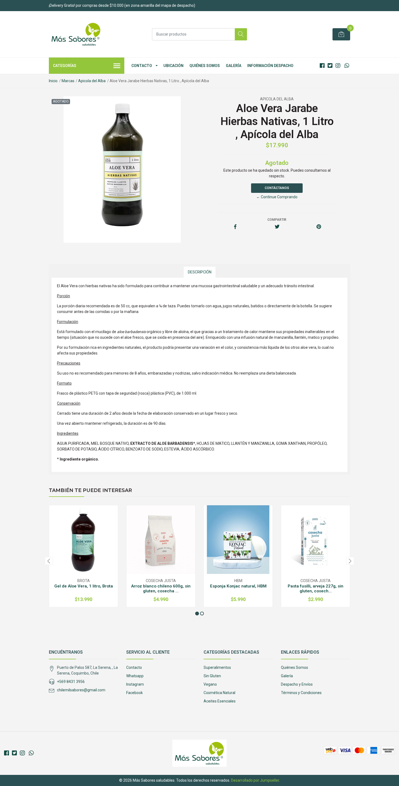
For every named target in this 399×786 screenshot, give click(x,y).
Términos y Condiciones (301, 693)
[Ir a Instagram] (337, 65)
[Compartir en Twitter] (277, 227)
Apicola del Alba (92, 81)
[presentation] (49, 561)
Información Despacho (270, 65)
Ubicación (173, 65)
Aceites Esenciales (220, 701)
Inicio (53, 81)
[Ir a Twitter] (330, 65)
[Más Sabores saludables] (76, 34)
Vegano (210, 684)
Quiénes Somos (204, 65)
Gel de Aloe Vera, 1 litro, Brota (83, 586)
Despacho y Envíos (297, 684)
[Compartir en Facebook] (235, 227)
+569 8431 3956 (71, 681)
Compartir (276, 220)
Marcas (68, 81)
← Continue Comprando (276, 197)
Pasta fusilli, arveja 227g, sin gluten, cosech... (315, 588)
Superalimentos (217, 667)
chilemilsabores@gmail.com (81, 690)
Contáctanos (277, 188)
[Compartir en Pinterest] (318, 227)
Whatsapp (135, 676)
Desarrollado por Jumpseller (255, 780)
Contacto (141, 65)
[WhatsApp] (346, 65)
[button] (197, 613)
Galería (233, 65)
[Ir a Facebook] (322, 65)
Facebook (134, 693)
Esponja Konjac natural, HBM (238, 586)
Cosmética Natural (219, 693)
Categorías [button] (64, 65)
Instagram (135, 684)
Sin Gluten (212, 676)
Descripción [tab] (199, 272)
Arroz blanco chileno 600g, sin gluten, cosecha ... (161, 588)
